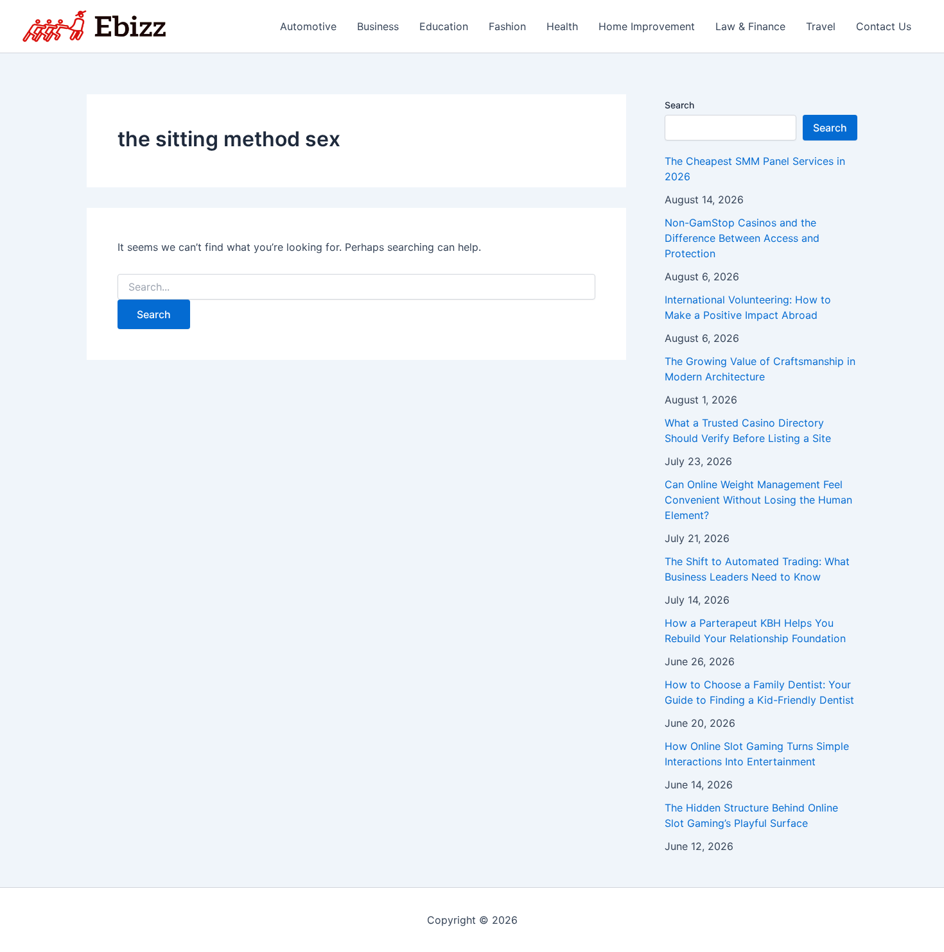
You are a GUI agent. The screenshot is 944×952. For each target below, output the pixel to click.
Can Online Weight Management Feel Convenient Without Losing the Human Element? (758, 500)
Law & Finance (750, 26)
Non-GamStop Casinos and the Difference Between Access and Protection (742, 238)
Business (378, 26)
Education (443, 26)
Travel (820, 26)
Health (562, 26)
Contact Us (883, 26)
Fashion (507, 26)
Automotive (308, 26)
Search (679, 104)
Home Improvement (647, 26)
